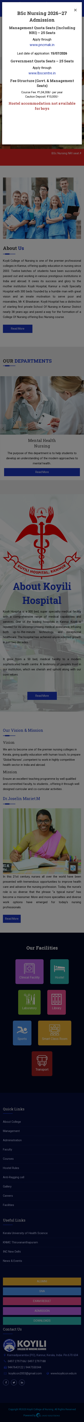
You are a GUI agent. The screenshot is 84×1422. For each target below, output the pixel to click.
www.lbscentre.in (42, 73)
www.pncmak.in (42, 45)
